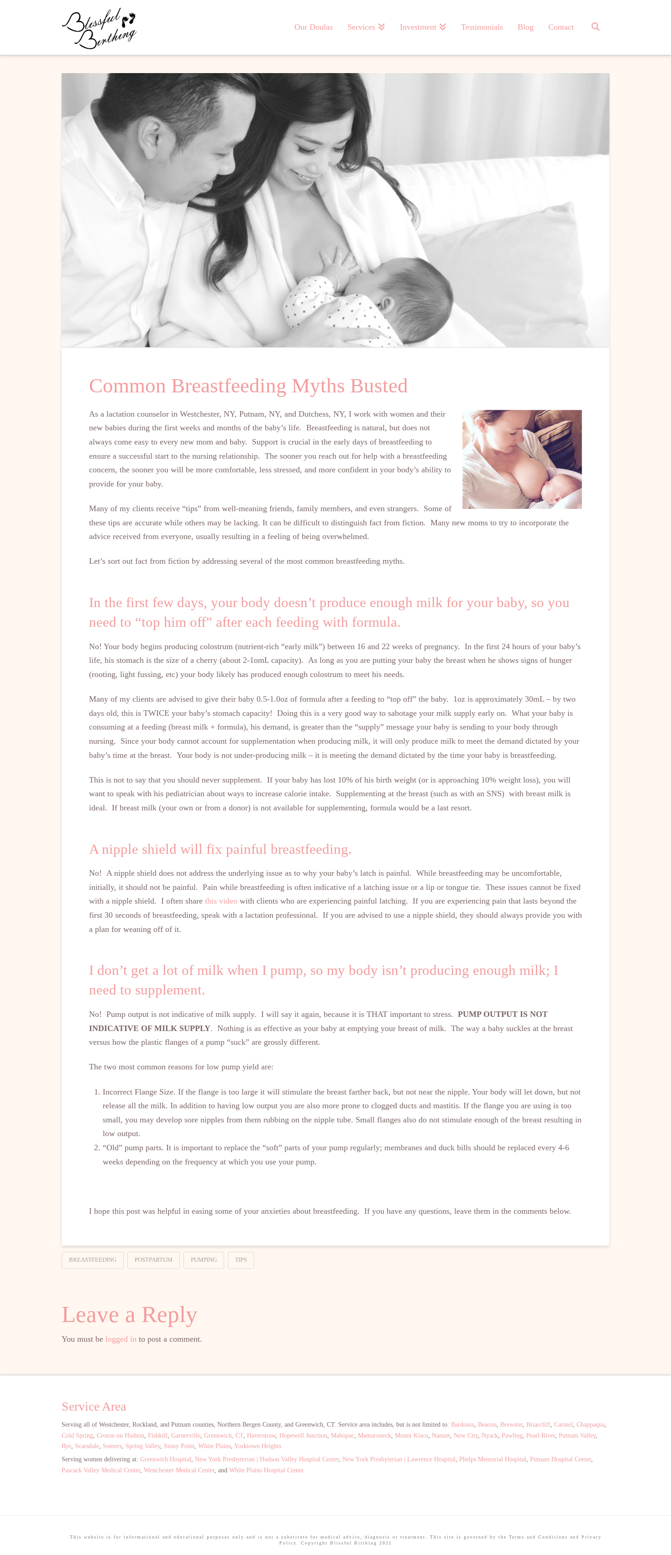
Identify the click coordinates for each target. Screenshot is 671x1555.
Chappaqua (591, 1424)
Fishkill (158, 1435)
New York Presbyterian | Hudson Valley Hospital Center (267, 1459)
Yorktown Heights (257, 1446)
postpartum (154, 1259)
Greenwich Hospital (165, 1459)
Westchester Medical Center (179, 1470)
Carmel (563, 1424)
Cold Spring (77, 1435)
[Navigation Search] (595, 27)
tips (241, 1259)
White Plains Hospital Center (266, 1470)
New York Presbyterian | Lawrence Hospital (399, 1459)
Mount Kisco (411, 1435)
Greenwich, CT (223, 1435)
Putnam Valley (577, 1435)
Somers (112, 1446)
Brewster (511, 1424)
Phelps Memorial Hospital (492, 1459)
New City (466, 1435)
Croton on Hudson (120, 1435)
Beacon (487, 1424)
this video (221, 900)
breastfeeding (92, 1259)
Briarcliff (538, 1424)
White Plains (214, 1446)
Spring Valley (143, 1446)
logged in (120, 1338)
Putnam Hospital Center (560, 1459)
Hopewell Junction (303, 1435)
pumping (204, 1259)
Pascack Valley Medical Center (101, 1470)
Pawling (512, 1435)
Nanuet (441, 1435)
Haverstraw (261, 1435)
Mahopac (342, 1435)
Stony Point (179, 1446)
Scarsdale (87, 1446)
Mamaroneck (374, 1435)
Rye (66, 1446)
